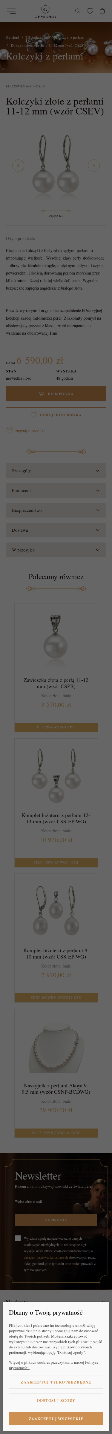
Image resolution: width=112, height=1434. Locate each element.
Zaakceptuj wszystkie (56, 1418)
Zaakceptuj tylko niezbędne (56, 1382)
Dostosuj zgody (56, 1400)
